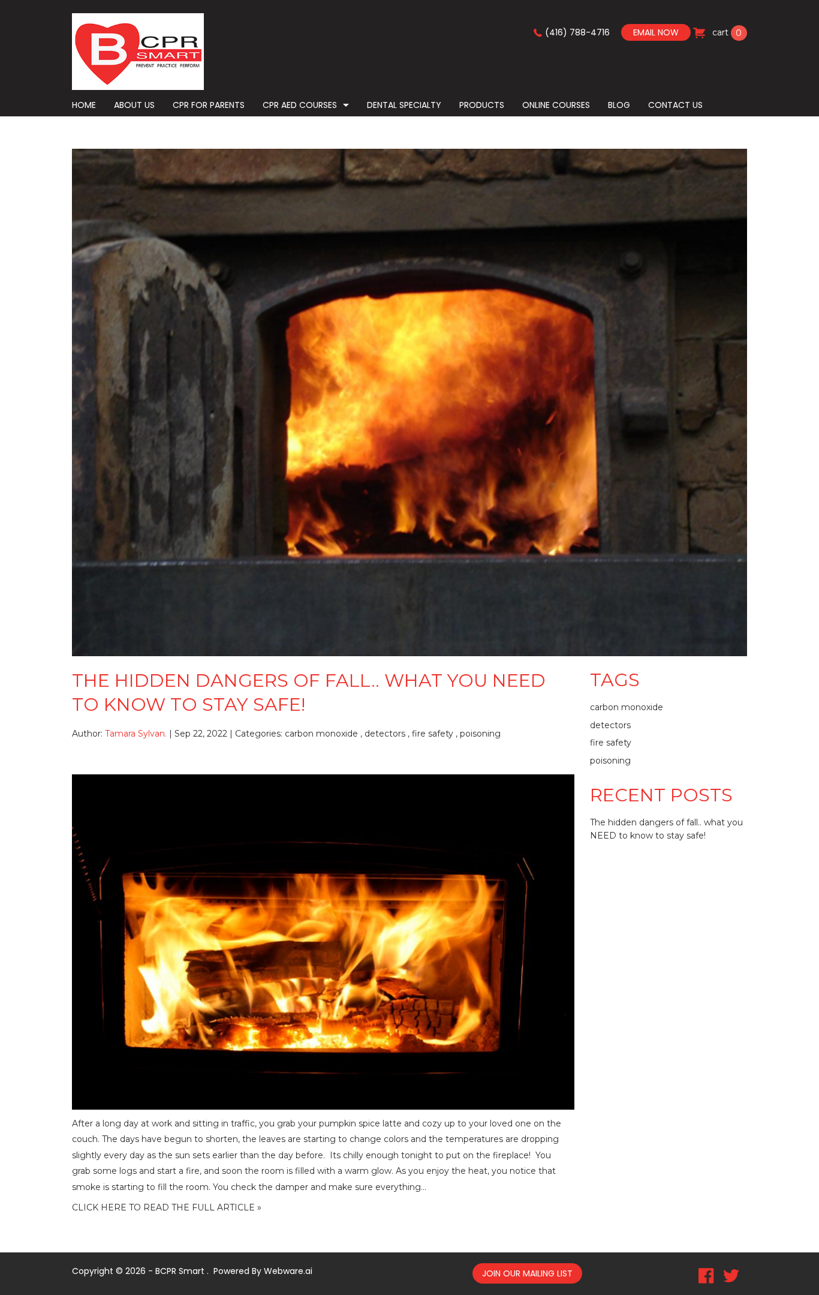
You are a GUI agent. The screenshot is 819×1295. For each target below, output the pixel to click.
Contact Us (675, 105)
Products (481, 105)
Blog (619, 105)
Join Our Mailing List (527, 1273)
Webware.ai (288, 1271)
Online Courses (556, 105)
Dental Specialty (404, 105)
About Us (134, 105)
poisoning (480, 733)
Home (84, 105)
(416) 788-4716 (577, 32)
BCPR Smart (179, 1271)
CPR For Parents (209, 105)
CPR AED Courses (300, 105)
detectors (385, 733)
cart (726, 32)
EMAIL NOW (656, 32)
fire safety (432, 733)
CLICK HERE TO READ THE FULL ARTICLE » (166, 1207)
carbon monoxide (321, 733)
